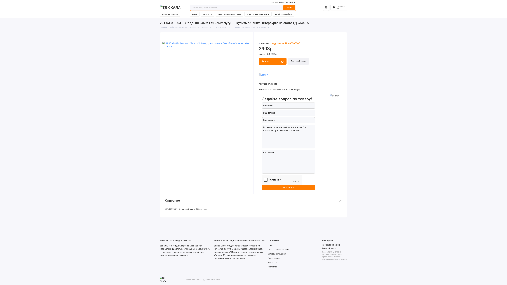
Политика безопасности (258, 14)
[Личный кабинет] (326, 8)
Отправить (288, 187)
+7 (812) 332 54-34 (281, 2)
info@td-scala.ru (285, 14)
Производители (274, 258)
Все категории (171, 14)
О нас (194, 14)
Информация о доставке (229, 14)
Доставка (272, 262)
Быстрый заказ (298, 61)
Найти (289, 8)
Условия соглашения (277, 254)
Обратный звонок (329, 248)
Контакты (207, 14)
